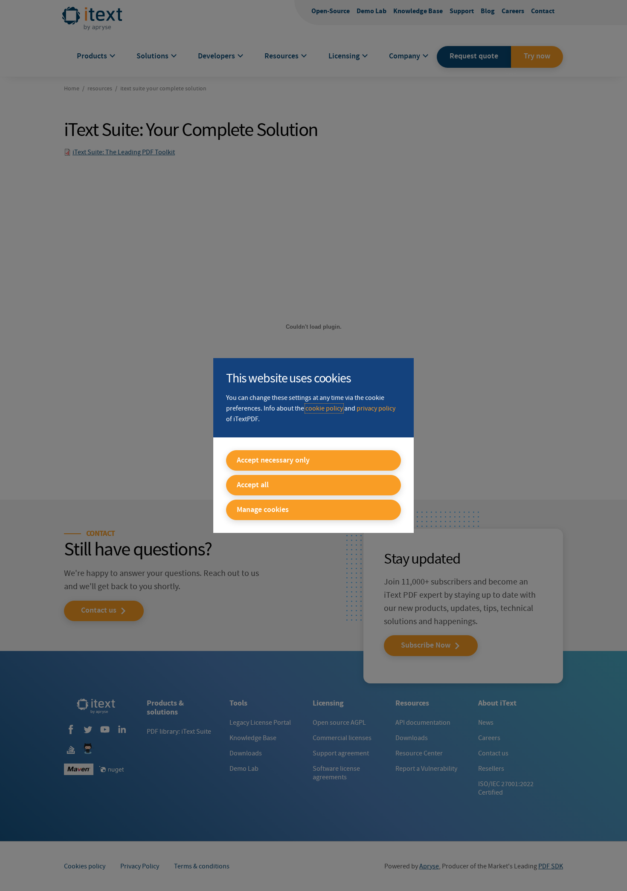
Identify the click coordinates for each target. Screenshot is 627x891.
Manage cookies (263, 510)
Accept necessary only (273, 460)
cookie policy (324, 408)
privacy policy (376, 408)
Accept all (253, 485)
